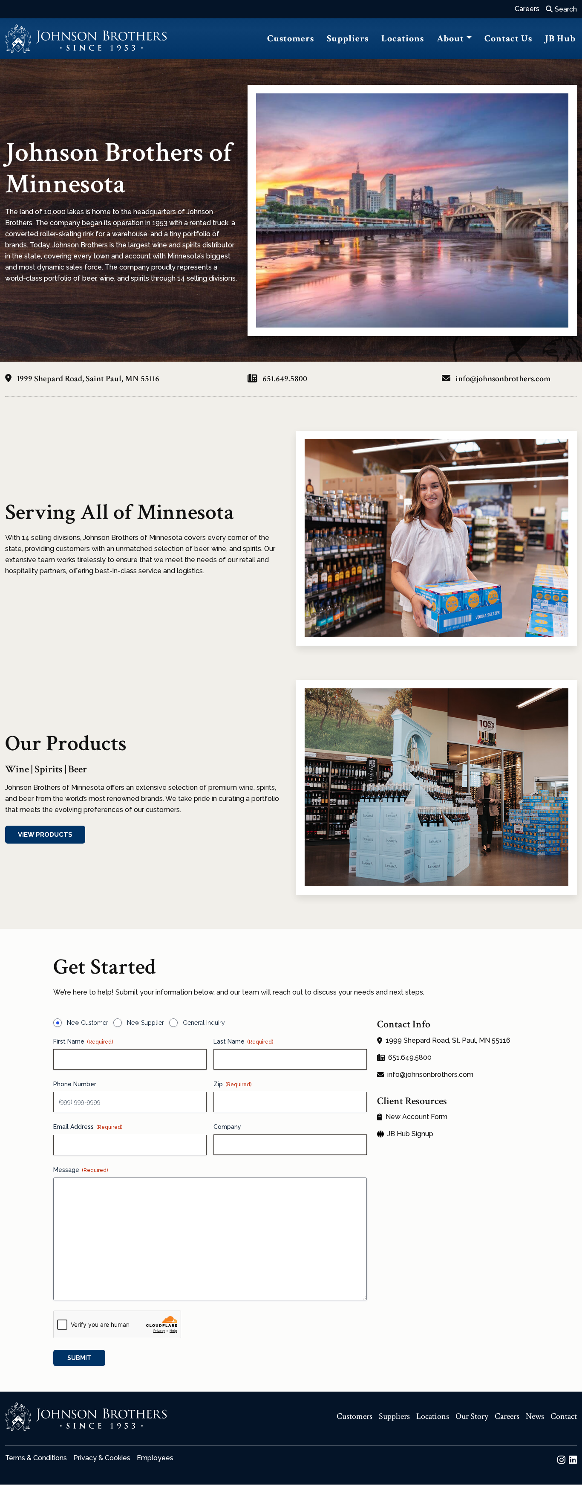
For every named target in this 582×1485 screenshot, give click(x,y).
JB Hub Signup (410, 1134)
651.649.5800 (284, 378)
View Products (45, 834)
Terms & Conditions (36, 1458)
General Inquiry (204, 1022)
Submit (79, 1357)
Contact (563, 1416)
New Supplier (145, 1022)
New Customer (87, 1022)
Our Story (471, 1416)
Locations (402, 38)
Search (566, 9)
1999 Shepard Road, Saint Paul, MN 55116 (87, 378)
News (535, 1416)
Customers (290, 38)
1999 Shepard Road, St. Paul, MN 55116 (448, 1040)
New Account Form (416, 1117)
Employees (155, 1458)
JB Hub (560, 38)
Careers (527, 9)
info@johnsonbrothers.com (502, 378)
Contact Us (508, 38)
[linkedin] (573, 1459)
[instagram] (561, 1459)
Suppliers (348, 38)
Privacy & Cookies (101, 1458)
